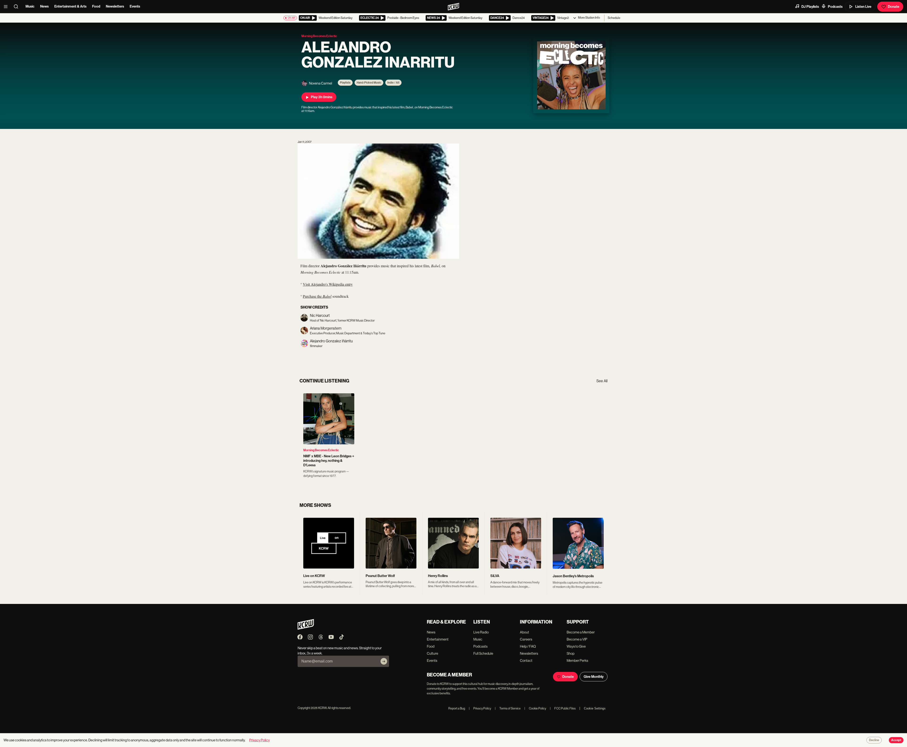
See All (602, 381)
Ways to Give (576, 646)
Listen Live (863, 6)
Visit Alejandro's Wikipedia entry (328, 284)
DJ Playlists (810, 6)
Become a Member (581, 632)
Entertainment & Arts (70, 6)
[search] (17, 6)
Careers (526, 639)
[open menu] (7, 6)
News (44, 6)
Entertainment (438, 639)
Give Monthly (593, 677)
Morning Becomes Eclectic (321, 450)
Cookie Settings (595, 708)
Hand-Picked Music (369, 82)
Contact (526, 660)
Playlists (345, 82)
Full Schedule (483, 653)
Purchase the (317, 296)
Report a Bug (456, 708)
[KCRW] (306, 628)
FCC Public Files (563, 708)
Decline (874, 740)
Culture (432, 653)
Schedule (614, 18)
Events (135, 6)
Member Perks (577, 660)
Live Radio (481, 632)
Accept (896, 740)
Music (30, 6)
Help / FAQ (528, 646)
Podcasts (835, 6)
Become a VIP (577, 639)
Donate (893, 6)
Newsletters (115, 6)
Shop (570, 653)
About (524, 632)
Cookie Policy (535, 708)
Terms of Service (508, 708)
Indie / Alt (393, 82)
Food (96, 6)
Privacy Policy (480, 708)
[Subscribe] (384, 661)
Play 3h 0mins (321, 97)
